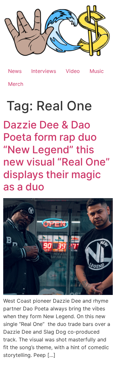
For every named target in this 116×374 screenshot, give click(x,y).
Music (97, 71)
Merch (15, 84)
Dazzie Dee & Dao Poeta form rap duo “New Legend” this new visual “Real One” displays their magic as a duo (56, 155)
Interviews (43, 71)
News (15, 71)
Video (73, 71)
